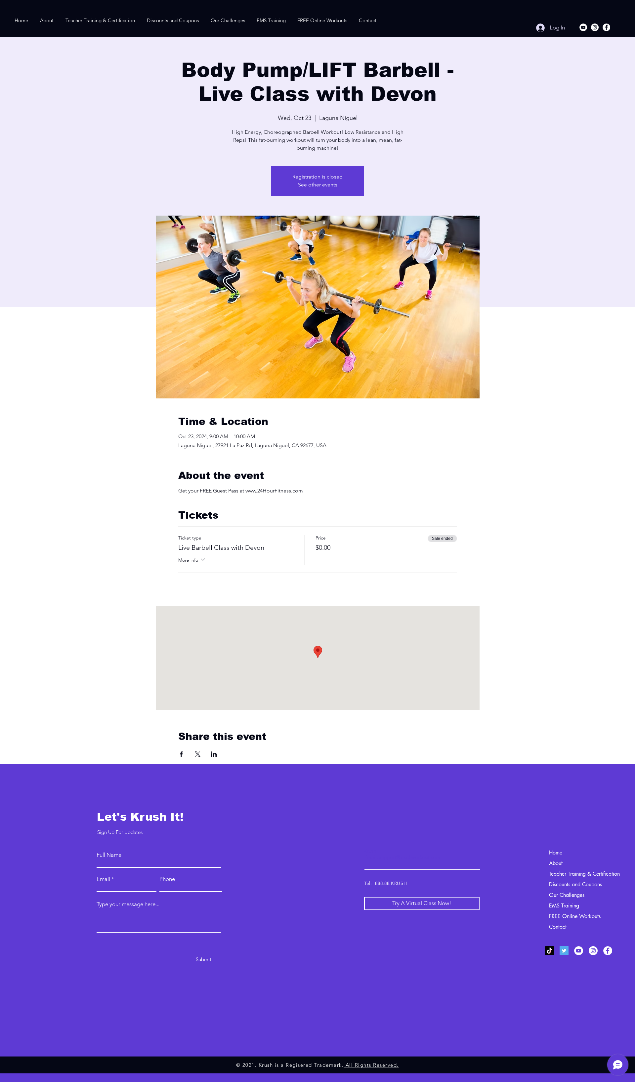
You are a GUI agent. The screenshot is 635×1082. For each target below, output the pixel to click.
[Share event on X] (197, 754)
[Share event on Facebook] (181, 754)
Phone (167, 879)
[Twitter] (564, 950)
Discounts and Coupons (575, 884)
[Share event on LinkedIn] (214, 754)
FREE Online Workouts (575, 916)
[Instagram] (595, 27)
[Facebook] (606, 27)
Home (555, 852)
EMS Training (564, 905)
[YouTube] (583, 27)
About (556, 863)
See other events (317, 184)
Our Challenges (566, 895)
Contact (558, 926)
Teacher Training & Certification (584, 873)
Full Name (109, 855)
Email (103, 879)
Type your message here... (128, 904)
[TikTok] (549, 950)
